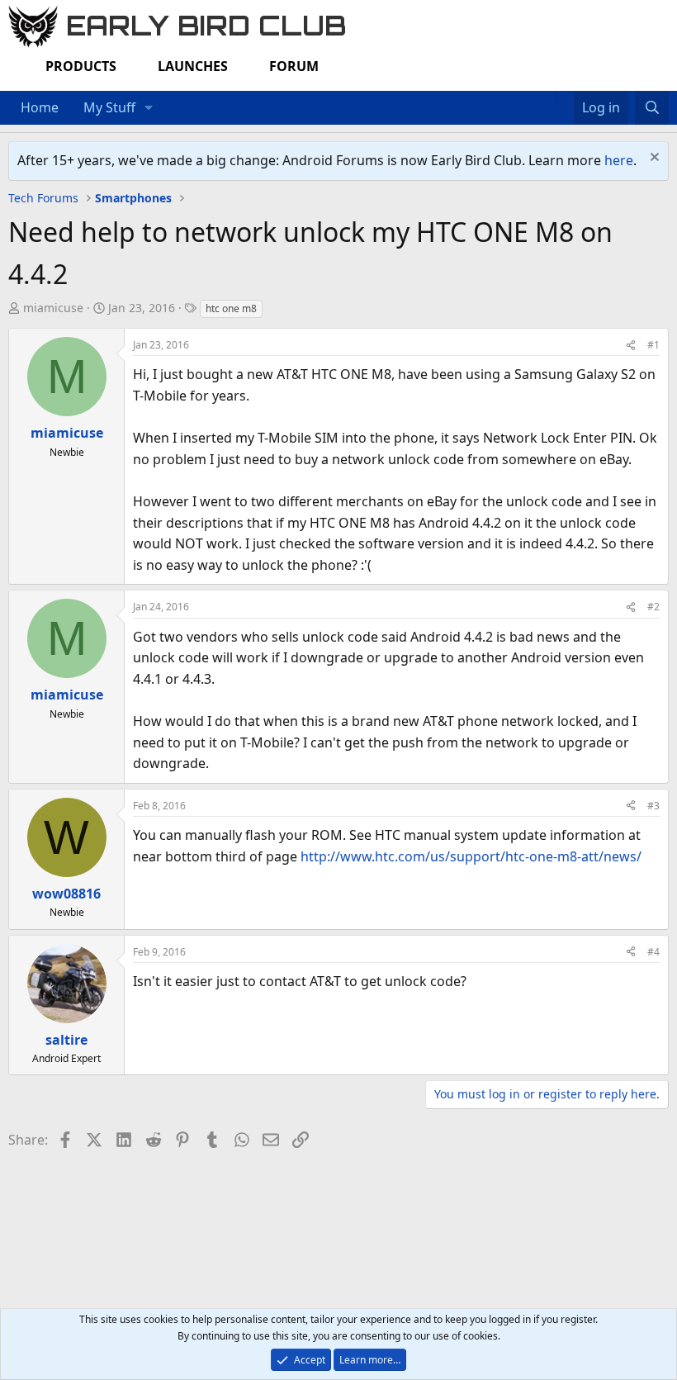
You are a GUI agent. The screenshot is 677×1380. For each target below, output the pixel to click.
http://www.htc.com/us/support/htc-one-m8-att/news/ (471, 856)
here (618, 160)
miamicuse (53, 307)
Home (40, 107)
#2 (653, 607)
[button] (149, 108)
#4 (653, 952)
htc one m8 (231, 308)
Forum (294, 66)
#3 (653, 806)
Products (80, 66)
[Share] (630, 344)
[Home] (548, 97)
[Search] (652, 108)
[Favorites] (565, 97)
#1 (653, 345)
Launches (193, 66)
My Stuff (109, 107)
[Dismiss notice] (653, 159)
